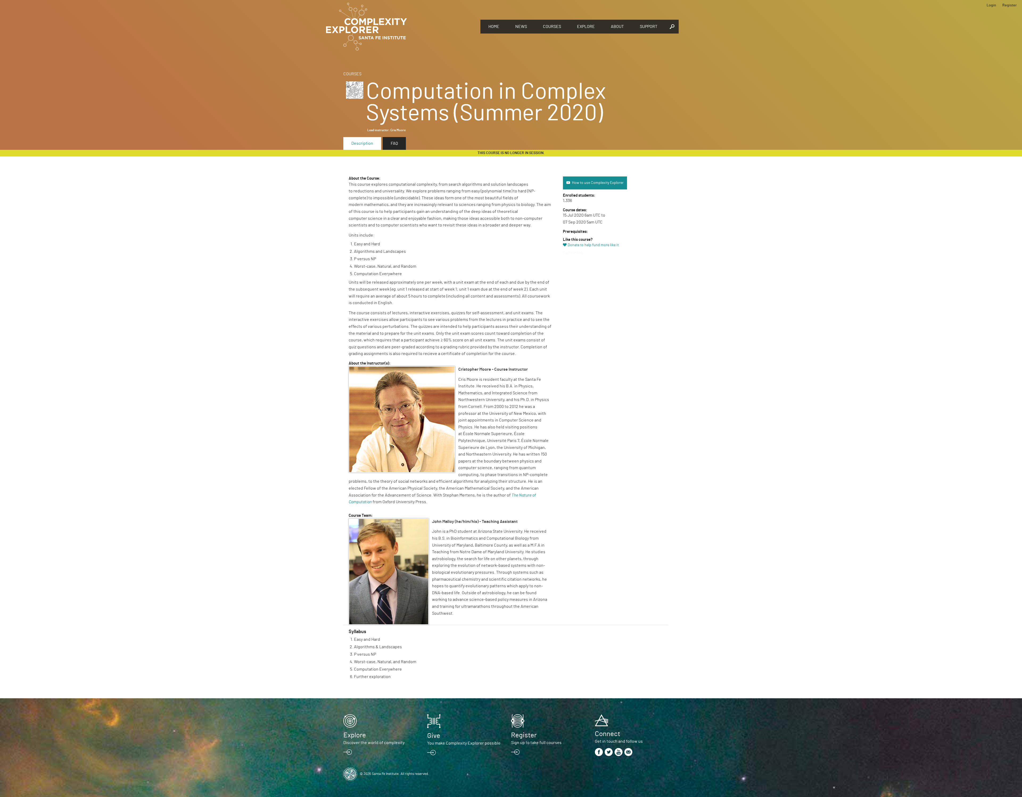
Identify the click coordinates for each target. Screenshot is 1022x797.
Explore (586, 26)
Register (1009, 5)
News (521, 26)
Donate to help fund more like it (593, 245)
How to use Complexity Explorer (598, 183)
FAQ (394, 143)
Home (493, 26)
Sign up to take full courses (536, 743)
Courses (552, 26)
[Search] (672, 27)
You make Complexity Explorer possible (464, 743)
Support (648, 26)
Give (433, 735)
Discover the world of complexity (374, 743)
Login (991, 5)
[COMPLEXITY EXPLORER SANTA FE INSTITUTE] (400, 27)
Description (362, 143)
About (617, 26)
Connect (607, 733)
